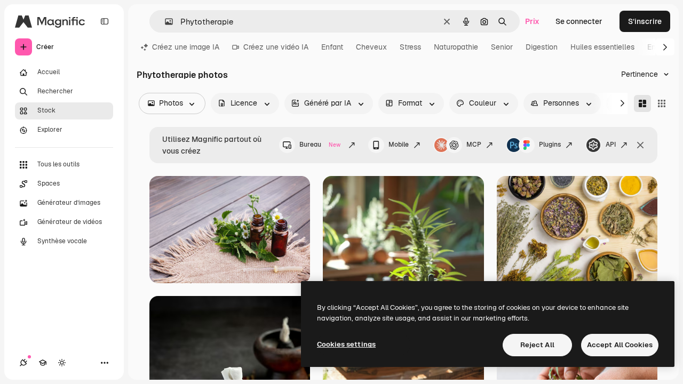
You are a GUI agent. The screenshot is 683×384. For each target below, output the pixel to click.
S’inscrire (645, 21)
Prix (532, 21)
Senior (502, 47)
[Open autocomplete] (164, 22)
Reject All (537, 344)
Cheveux (371, 47)
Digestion (542, 47)
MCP (473, 144)
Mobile (398, 144)
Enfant (332, 47)
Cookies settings (346, 344)
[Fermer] (640, 145)
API (611, 144)
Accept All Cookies (620, 344)
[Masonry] (642, 103)
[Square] (661, 103)
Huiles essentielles (602, 47)
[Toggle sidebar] (104, 21)
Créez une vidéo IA (275, 47)
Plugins (550, 144)
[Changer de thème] (61, 362)
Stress (410, 47)
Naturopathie (456, 47)
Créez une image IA (185, 47)
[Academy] (42, 362)
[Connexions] (23, 362)
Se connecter (578, 21)
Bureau (319, 144)
